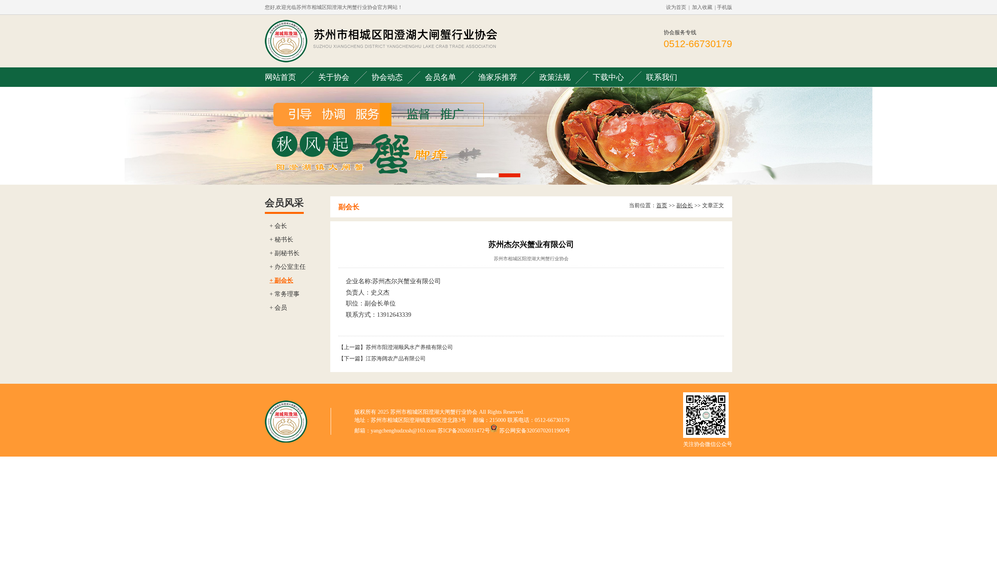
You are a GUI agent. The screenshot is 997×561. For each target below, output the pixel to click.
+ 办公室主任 (288, 266)
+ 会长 (278, 225)
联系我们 (661, 77)
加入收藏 (702, 7)
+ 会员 (278, 307)
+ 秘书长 (281, 239)
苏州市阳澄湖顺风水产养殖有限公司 (409, 347)
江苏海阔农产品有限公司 (396, 359)
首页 (661, 205)
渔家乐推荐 (497, 77)
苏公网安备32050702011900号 (534, 431)
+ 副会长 (281, 280)
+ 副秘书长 (284, 253)
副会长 (684, 205)
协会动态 (387, 77)
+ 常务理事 (284, 294)
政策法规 (555, 77)
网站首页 (280, 77)
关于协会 (333, 77)
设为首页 (676, 7)
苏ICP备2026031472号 (464, 431)
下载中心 (608, 77)
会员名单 (440, 77)
